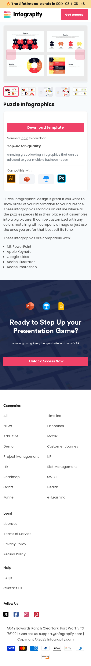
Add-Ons (10, 436)
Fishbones (55, 426)
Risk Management (62, 466)
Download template (45, 127)
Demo (8, 446)
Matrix (52, 436)
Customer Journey (62, 446)
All (5, 415)
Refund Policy (14, 554)
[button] (11, 54)
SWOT (52, 477)
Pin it (6, 30)
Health (52, 487)
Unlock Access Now (46, 361)
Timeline (54, 415)
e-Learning (56, 497)
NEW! (7, 426)
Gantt (8, 487)
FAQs (7, 578)
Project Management (21, 456)
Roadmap (11, 477)
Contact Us (12, 588)
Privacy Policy (14, 544)
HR (5, 466)
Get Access (74, 15)
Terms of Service (17, 533)
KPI (49, 456)
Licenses (10, 523)
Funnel (8, 497)
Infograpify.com (60, 639)
